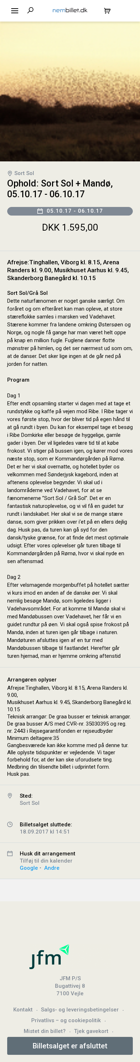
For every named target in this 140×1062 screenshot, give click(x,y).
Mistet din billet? (45, 1031)
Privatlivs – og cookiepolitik (66, 1020)
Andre (52, 868)
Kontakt (23, 1009)
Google (29, 868)
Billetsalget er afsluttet (70, 1046)
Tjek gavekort (91, 1031)
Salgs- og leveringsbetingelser (80, 1009)
